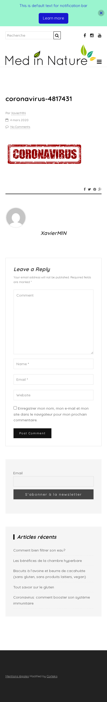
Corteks (52, 676)
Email (18, 473)
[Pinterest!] (94, 189)
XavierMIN (18, 113)
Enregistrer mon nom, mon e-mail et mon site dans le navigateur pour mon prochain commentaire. (51, 414)
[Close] (101, 13)
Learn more (53, 18)
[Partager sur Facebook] (84, 189)
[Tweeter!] (89, 189)
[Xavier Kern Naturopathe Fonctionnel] (50, 63)
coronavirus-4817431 (38, 98)
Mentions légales (17, 676)
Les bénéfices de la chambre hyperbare (47, 560)
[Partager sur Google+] (100, 189)
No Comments (20, 127)
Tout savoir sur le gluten (33, 587)
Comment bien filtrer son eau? (39, 550)
